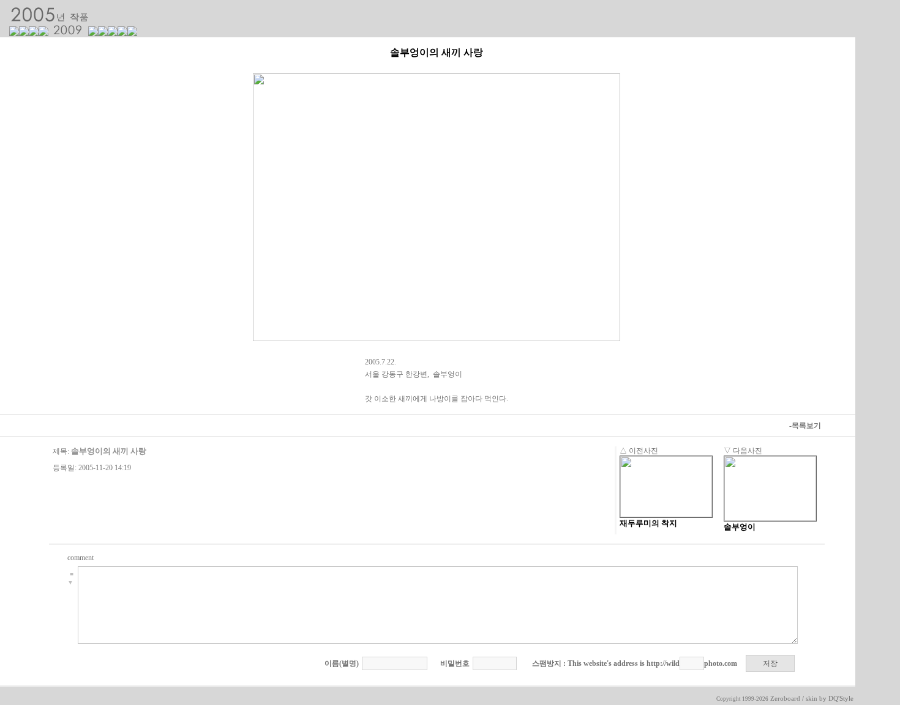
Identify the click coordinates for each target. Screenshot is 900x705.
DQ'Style (840, 698)
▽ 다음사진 (743, 450)
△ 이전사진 (639, 450)
